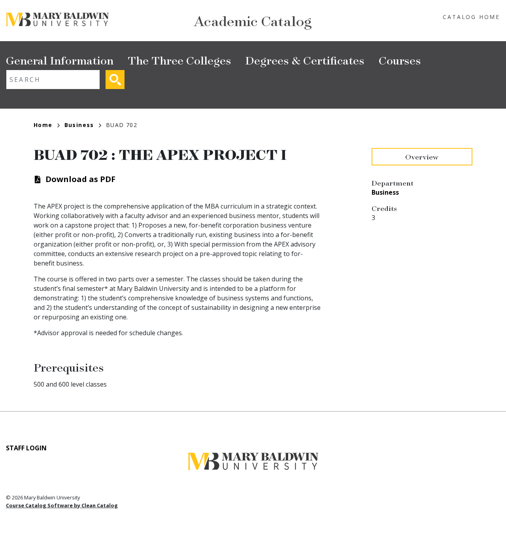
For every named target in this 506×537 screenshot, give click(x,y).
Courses (400, 60)
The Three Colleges (179, 60)
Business (79, 125)
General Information (59, 60)
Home (43, 125)
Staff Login (26, 448)
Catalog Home (471, 17)
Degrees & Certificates (304, 60)
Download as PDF (80, 179)
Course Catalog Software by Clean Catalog (62, 505)
